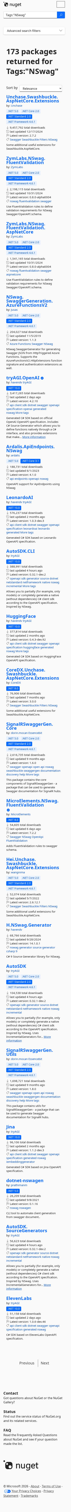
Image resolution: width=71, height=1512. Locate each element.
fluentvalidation (29, 201)
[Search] (61, 15)
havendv (17, 382)
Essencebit (35, 733)
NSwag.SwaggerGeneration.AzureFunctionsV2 (29, 301)
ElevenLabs (19, 1298)
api (12, 405)
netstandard (14, 582)
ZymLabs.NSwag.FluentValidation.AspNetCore (25, 228)
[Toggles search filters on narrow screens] (61, 31)
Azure (13, 344)
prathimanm (19, 1185)
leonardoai (30, 528)
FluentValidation (16, 840)
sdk (24, 405)
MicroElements (20, 814)
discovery (12, 774)
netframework (32, 582)
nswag (14, 201)
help (22, 774)
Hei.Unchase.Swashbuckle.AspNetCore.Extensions (32, 863)
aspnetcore (13, 274)
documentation (50, 770)
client (18, 405)
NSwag (52, 139)
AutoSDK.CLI (20, 551)
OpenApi (37, 837)
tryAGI (27, 382)
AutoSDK (16, 966)
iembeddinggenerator (20, 1162)
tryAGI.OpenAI (22, 378)
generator (33, 578)
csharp (10, 951)
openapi (54, 405)
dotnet (32, 405)
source (44, 578)
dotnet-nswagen (25, 1180)
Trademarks (29, 1496)
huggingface (31, 647)
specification (14, 409)
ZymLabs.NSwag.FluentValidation (25, 160)
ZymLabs (17, 167)
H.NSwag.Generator (28, 925)
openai (27, 409)
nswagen (25, 1208)
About (35, 1486)
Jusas (14, 309)
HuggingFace (21, 616)
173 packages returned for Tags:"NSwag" (32, 61)
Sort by (12, 87)
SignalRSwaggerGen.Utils (29, 1052)
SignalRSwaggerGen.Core (29, 726)
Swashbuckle (30, 139)
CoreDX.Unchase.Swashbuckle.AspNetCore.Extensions (32, 674)
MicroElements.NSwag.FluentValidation (32, 803)
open (36, 767)
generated (39, 409)
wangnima (18, 872)
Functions (24, 344)
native (46, 582)
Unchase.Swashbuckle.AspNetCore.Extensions (32, 99)
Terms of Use (51, 1486)
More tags (22, 412)
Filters (44, 139)
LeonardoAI (19, 497)
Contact (10, 1393)
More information (34, 437)
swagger (45, 201)
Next (45, 1363)
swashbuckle (14, 770)
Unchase (16, 105)
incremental (14, 586)
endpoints (21, 478)
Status (9, 1411)
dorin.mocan (19, 733)
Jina (10, 1127)
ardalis (15, 455)
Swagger (15, 139)
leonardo (44, 528)
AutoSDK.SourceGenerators (26, 1228)
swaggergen (32, 770)
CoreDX (16, 682)
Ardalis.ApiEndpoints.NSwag (30, 448)
